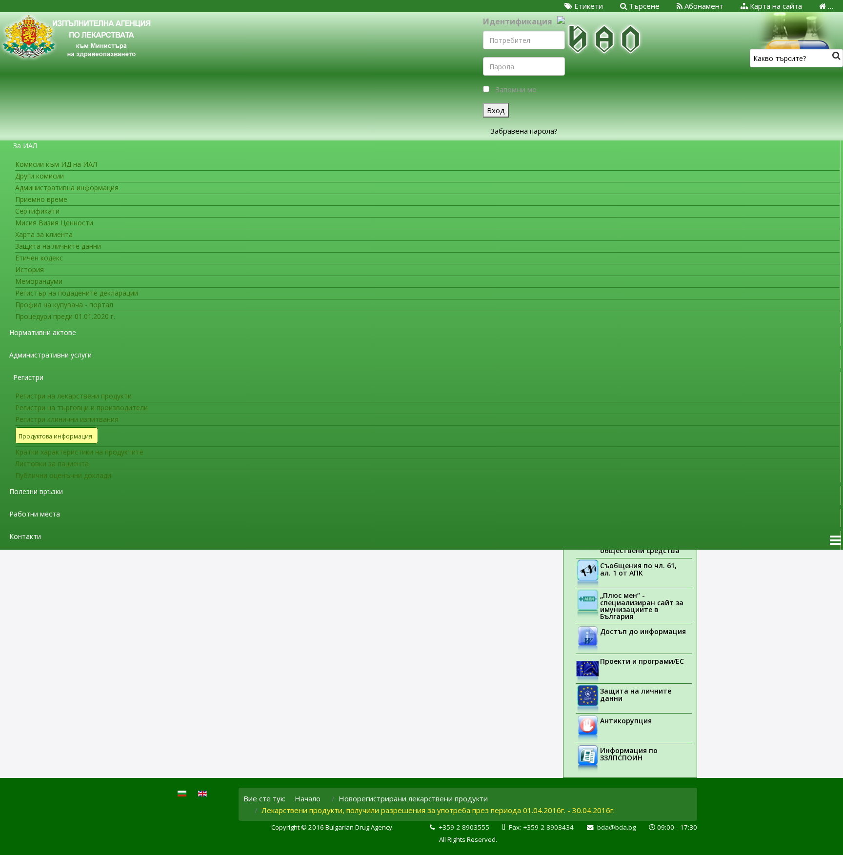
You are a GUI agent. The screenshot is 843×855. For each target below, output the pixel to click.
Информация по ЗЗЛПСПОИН (629, 754)
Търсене (643, 6)
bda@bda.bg (616, 827)
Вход (496, 110)
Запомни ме (516, 89)
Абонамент (702, 6)
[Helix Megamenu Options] (835, 540)
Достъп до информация (643, 631)
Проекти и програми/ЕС (642, 661)
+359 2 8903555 (464, 827)
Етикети (587, 6)
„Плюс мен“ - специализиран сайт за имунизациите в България (641, 606)
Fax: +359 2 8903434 (541, 827)
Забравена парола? (524, 131)
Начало (308, 798)
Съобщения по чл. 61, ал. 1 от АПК (638, 569)
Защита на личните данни (635, 694)
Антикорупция (626, 720)
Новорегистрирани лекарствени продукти (413, 798)
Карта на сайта (775, 6)
